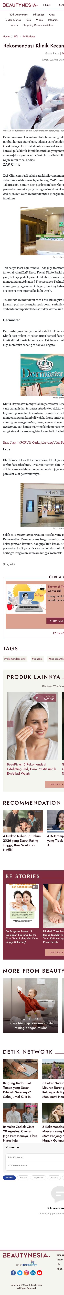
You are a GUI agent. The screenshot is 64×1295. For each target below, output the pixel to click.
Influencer (38, 14)
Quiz (51, 14)
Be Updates (29, 36)
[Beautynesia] (20, 5)
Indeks (14, 25)
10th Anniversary (19, 14)
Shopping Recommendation (38, 25)
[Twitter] (19, 1272)
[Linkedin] (33, 1272)
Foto (28, 20)
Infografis (53, 20)
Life (16, 36)
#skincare (37, 659)
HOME (47, 5)
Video (39, 20)
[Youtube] (39, 1272)
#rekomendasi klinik (15, 659)
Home (6, 36)
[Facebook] (13, 1272)
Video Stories (13, 20)
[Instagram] (26, 1272)
